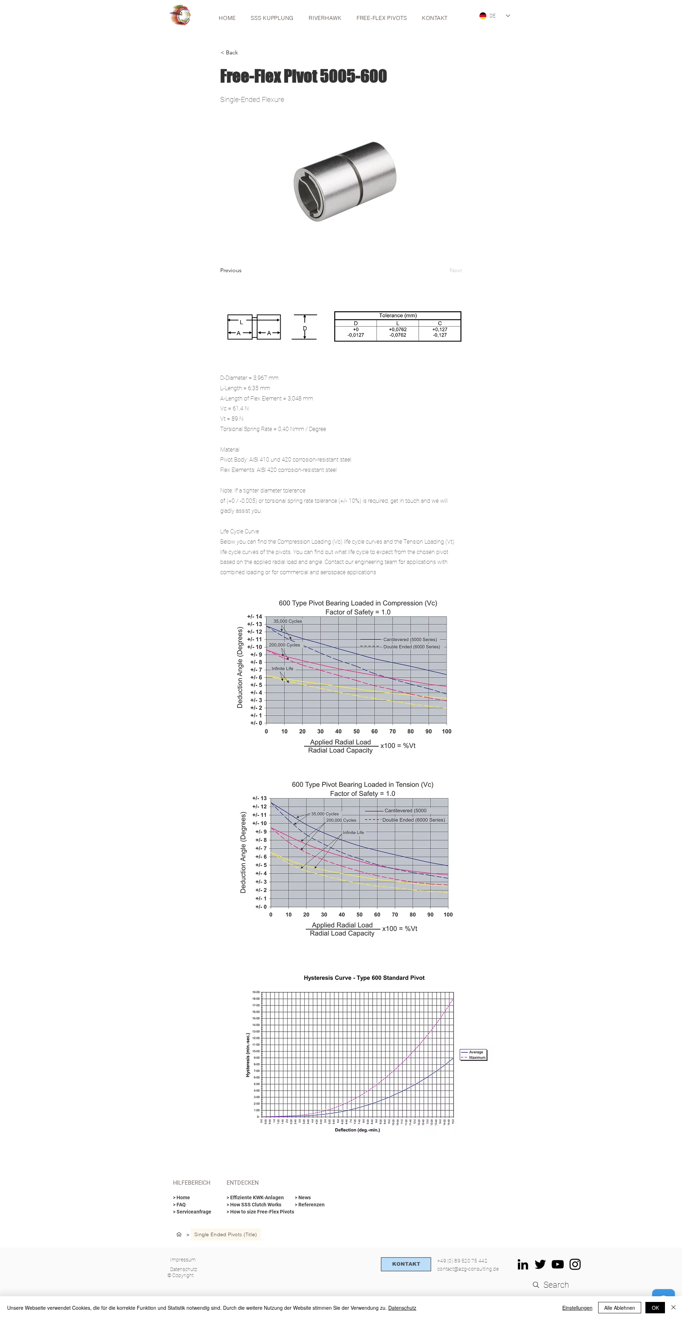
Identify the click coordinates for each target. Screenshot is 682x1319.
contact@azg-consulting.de (468, 1269)
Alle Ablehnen (619, 1307)
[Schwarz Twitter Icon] (540, 1264)
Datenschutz (402, 1307)
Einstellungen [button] (577, 1307)
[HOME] (179, 1234)
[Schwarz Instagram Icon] (575, 1264)
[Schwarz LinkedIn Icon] (522, 1264)
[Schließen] (673, 1307)
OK (655, 1307)
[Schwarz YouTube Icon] (557, 1264)
